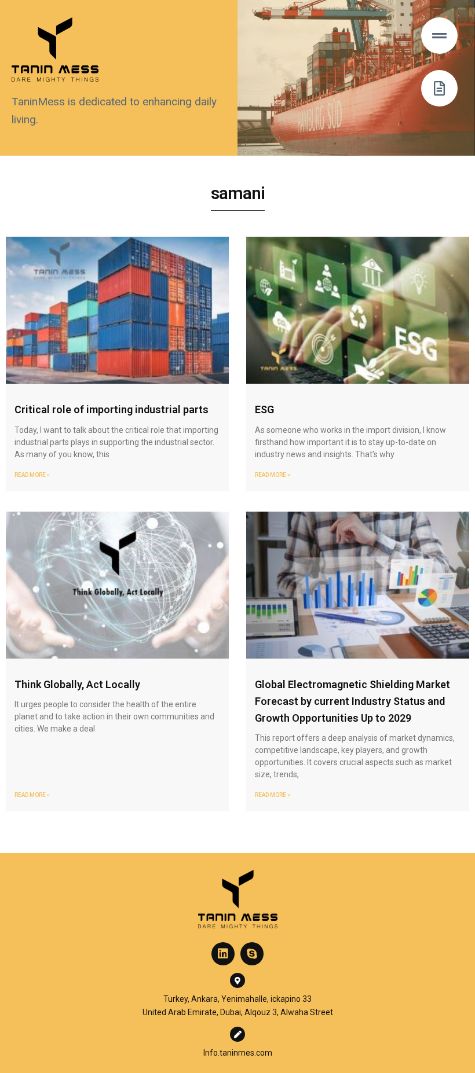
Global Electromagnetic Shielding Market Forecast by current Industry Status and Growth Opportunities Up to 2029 (352, 701)
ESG (264, 409)
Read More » (32, 475)
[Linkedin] (223, 953)
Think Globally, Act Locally (77, 684)
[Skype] (252, 953)
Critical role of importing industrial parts (111, 409)
